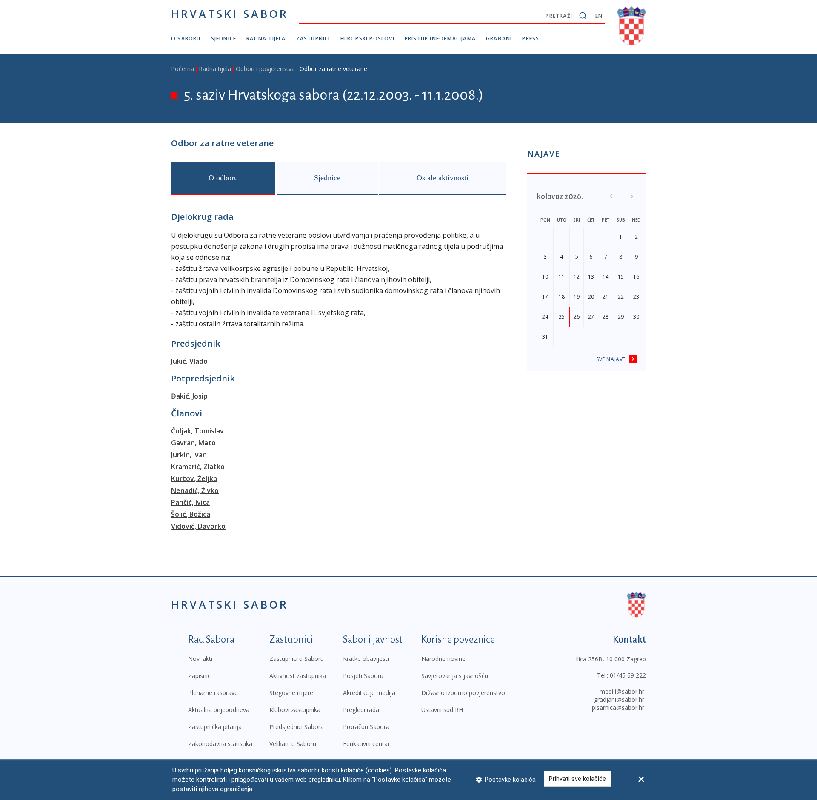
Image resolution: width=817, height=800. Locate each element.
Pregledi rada (361, 710)
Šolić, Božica (190, 514)
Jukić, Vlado (189, 361)
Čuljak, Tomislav (197, 431)
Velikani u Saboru (292, 744)
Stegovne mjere (291, 693)
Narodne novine (443, 659)
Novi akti (200, 659)
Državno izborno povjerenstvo (463, 693)
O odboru (223, 178)
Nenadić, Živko (195, 490)
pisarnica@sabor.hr (618, 707)
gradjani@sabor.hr (619, 699)
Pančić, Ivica (190, 502)
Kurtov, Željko (194, 478)
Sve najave (611, 359)
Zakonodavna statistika (220, 744)
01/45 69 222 (628, 675)
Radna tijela (266, 38)
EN (599, 16)
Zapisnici (200, 676)
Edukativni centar (366, 744)
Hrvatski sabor (230, 13)
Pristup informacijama (440, 38)
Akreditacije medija (369, 693)
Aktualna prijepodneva (218, 710)
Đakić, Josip (189, 396)
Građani (499, 38)
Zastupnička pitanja (215, 727)
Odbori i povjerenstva (265, 69)
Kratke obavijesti (366, 659)
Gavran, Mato (193, 442)
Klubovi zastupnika (294, 710)
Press (530, 38)
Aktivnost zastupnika (297, 676)
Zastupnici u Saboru (296, 659)
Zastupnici (313, 38)
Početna (182, 69)
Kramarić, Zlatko (198, 466)
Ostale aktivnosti (442, 178)
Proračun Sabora (366, 727)
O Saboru (186, 38)
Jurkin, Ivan (189, 454)
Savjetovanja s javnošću (454, 676)
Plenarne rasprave (213, 693)
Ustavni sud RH (442, 710)
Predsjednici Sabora (296, 727)
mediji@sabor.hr (622, 691)
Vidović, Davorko (198, 526)
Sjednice (224, 38)
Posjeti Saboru (363, 676)
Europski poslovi (367, 38)
